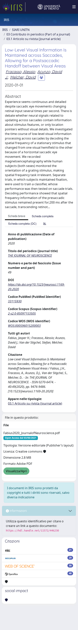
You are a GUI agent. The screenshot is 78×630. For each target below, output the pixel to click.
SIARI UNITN (21, 30)
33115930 (15, 301)
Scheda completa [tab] (42, 216)
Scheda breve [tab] (16, 216)
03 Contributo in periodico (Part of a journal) (38, 34)
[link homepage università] (49, 6)
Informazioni (18, 511)
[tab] (44, 223)
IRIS (5, 30)
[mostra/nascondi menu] (74, 7)
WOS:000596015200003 (24, 326)
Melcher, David (23, 77)
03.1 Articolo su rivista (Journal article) (33, 39)
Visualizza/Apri (16, 471)
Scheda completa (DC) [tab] (22, 223)
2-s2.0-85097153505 (22, 313)
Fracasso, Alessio (20, 71)
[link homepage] (13, 6)
